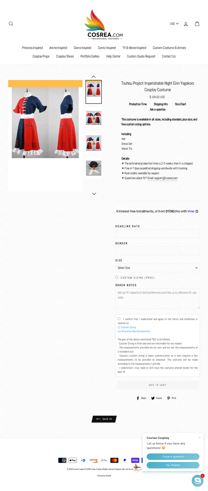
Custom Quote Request (141, 56)
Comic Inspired (107, 47)
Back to (107, 419)
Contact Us (169, 56)
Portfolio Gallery (89, 56)
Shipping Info (161, 104)
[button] (198, 481)
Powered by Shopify (104, 475)
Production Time (137, 104)
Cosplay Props (41, 56)
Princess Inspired (32, 47)
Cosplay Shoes (65, 56)
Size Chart (180, 104)
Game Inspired (82, 47)
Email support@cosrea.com (162, 178)
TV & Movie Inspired (134, 47)
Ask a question (158, 109)
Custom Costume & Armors (169, 47)
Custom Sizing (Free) (138, 277)
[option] (45, 135)
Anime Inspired (58, 47)
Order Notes (126, 285)
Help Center (113, 56)
